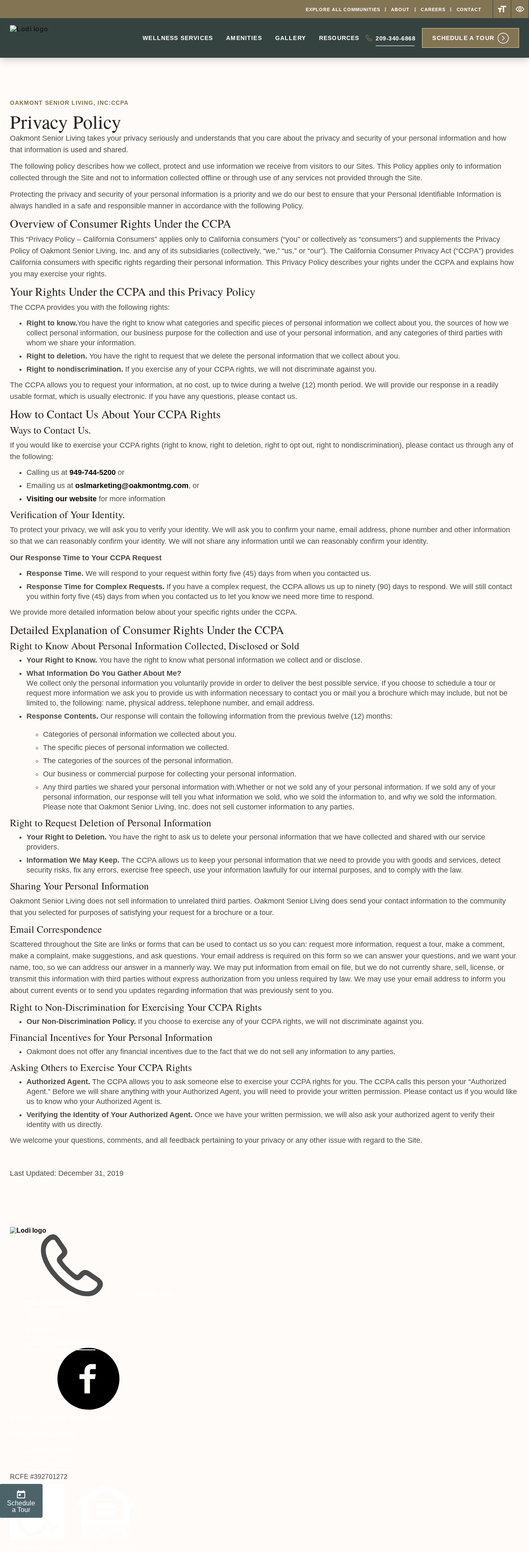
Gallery (290, 38)
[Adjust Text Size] (502, 9)
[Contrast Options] (520, 9)
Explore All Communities (343, 9)
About (400, 9)
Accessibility (48, 1450)
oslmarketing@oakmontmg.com (131, 485)
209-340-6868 (395, 40)
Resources (339, 38)
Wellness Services (178, 38)
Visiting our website (61, 499)
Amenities (244, 38)
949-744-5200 (92, 472)
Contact (469, 9)
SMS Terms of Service (61, 1343)
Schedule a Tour (463, 38)
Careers (433, 9)
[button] (88, 1407)
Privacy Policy (50, 1463)
